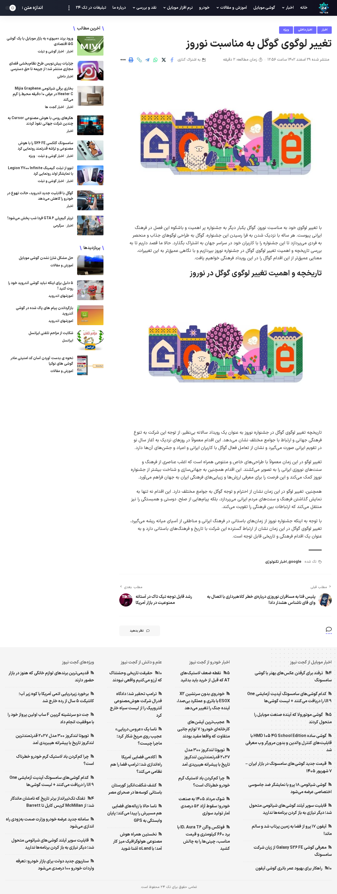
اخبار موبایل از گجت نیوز (311, 662)
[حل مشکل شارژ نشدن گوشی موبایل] (90, 265)
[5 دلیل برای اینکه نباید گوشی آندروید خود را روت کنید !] (90, 290)
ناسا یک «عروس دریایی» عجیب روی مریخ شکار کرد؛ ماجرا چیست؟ (138, 736)
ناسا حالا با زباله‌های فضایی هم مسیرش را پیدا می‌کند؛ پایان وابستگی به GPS (134, 813)
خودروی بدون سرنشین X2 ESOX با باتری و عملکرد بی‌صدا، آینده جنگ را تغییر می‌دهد (203, 701)
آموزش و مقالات (61, 265)
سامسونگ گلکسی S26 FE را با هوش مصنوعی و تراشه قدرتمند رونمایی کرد (45, 146)
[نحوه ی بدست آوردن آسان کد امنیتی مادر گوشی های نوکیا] (90, 365)
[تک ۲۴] (324, 8)
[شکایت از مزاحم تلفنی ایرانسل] (90, 340)
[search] (49, 8)
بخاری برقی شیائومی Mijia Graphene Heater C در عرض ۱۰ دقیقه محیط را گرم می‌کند (43, 94)
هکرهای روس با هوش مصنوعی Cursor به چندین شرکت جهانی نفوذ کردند (40, 120)
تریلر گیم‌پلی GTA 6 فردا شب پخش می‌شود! (40, 218)
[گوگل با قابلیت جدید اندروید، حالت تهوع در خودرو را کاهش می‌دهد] (90, 200)
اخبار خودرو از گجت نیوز (209, 662)
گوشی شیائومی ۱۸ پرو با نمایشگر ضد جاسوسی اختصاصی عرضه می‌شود (290, 788)
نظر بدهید (137, 630)
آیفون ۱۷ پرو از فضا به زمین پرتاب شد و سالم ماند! (292, 830)
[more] (69, 8)
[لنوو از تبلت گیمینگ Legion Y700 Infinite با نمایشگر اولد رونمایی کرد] (90, 175)
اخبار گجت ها (54, 107)
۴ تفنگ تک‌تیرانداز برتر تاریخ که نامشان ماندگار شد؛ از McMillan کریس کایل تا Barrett (52, 802)
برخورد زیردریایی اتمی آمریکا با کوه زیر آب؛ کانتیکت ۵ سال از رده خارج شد (56, 697)
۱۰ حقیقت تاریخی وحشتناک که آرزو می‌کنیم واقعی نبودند (135, 676)
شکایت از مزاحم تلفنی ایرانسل (50, 333)
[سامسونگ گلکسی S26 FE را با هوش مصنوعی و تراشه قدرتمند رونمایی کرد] (90, 150)
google (295, 562)
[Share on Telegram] (147, 60)
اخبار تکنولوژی (276, 562)
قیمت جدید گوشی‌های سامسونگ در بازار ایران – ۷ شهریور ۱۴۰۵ (288, 767)
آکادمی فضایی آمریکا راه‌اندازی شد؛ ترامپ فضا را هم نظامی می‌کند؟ (136, 764)
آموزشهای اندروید (60, 296)
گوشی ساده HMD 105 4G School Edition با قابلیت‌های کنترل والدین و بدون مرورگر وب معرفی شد (288, 743)
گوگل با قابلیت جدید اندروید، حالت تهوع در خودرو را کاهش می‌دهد (40, 196)
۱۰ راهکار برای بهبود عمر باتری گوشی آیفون (293, 868)
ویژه (286, 29)
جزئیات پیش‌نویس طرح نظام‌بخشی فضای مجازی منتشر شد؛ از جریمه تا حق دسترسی (41, 66)
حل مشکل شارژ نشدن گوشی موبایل (46, 258)
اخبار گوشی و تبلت (51, 51)
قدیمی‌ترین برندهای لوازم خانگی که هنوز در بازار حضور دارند (51, 676)
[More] (123, 60)
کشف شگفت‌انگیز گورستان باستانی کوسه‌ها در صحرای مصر (135, 789)
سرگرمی (58, 225)
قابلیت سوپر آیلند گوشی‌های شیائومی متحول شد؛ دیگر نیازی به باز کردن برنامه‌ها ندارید (290, 809)
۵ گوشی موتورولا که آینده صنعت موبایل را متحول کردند (293, 718)
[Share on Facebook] (172, 60)
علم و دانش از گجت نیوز (141, 662)
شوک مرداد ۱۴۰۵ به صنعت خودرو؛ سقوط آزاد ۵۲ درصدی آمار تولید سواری (204, 806)
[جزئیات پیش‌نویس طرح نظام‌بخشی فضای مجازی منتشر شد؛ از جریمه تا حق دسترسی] (90, 71)
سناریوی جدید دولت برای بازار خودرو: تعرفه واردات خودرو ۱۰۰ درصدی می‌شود (55, 865)
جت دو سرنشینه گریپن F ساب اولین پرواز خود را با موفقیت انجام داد (51, 718)
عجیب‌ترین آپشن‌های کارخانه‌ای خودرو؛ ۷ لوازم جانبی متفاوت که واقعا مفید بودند (203, 729)
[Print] (131, 60)
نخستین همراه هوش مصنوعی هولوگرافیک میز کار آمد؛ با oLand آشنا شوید (137, 841)
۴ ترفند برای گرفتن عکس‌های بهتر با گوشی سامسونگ (293, 676)
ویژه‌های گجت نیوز (78, 662)
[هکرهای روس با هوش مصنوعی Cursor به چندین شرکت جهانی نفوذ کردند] (90, 125)
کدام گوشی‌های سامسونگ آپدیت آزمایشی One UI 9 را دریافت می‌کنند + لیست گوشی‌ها (289, 697)
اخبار (324, 29)
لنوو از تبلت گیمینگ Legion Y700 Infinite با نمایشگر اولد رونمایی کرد (40, 171)
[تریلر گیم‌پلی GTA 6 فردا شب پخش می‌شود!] (90, 225)
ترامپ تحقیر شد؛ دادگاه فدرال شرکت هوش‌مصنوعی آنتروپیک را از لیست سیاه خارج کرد (136, 705)
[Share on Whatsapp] (155, 60)
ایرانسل (67, 340)
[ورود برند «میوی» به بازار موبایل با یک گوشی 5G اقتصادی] (90, 46)
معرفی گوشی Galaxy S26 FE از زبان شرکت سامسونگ (293, 851)
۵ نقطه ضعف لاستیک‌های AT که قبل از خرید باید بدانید (205, 676)
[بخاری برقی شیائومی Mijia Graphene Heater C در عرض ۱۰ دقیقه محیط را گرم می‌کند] (90, 96)
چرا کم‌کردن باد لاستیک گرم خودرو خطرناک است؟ (204, 782)
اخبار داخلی (305, 29)
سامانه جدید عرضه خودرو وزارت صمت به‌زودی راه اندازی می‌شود (50, 823)
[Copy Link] (139, 60)
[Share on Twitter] (163, 60)
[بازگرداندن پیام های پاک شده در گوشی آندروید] (90, 315)
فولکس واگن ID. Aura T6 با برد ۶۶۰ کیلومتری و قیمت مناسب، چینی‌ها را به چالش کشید (203, 838)
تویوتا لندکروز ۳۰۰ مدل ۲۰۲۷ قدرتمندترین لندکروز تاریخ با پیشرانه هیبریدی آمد (206, 757)
